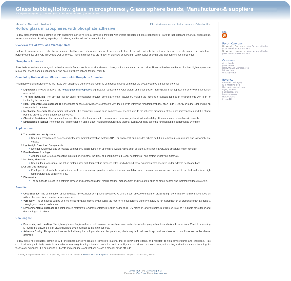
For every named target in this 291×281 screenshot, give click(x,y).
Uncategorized (229, 72)
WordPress (141, 273)
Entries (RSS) (135, 271)
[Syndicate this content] (224, 37)
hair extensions (229, 94)
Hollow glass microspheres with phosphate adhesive (65, 28)
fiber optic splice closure (233, 87)
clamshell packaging (232, 82)
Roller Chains (228, 96)
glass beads (228, 63)
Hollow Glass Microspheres (96, 254)
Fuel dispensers (230, 92)
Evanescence (160, 273)
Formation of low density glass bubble (34, 24)
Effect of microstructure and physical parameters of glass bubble (179, 24)
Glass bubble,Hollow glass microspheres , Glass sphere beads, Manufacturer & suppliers (135, 9)
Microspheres (229, 70)
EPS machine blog (231, 85)
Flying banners (229, 89)
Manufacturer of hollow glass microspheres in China (245, 47)
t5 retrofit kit (228, 99)
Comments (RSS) (154, 271)
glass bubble (228, 65)
